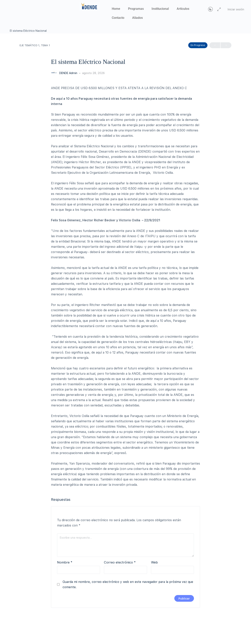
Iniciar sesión (236, 9)
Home (116, 9)
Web (154, 562)
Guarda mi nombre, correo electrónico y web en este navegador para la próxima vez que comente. (128, 584)
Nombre (64, 562)
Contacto (118, 18)
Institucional (160, 9)
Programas (136, 9)
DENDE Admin (68, 73)
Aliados (137, 18)
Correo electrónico (120, 562)
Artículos (183, 9)
